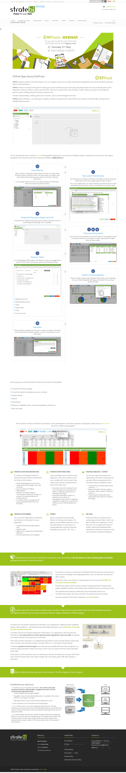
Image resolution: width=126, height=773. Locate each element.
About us (13, 1)
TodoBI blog (42, 1)
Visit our (42, 744)
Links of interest (56, 1)
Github (39, 155)
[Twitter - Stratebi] (93, 1)
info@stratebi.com (110, 6)
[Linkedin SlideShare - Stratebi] (99, 1)
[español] (108, 1)
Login (62, 1)
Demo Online (106, 423)
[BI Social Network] (102, 1)
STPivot (66, 744)
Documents (48, 1)
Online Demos (68, 749)
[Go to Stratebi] (22, 10)
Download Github (110, 23)
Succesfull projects (20, 1)
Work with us (29, 1)
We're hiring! (40, 6)
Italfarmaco (67, 627)
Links (76, 753)
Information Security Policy (72, 760)
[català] (113, 1)
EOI (110, 580)
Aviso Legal (43, 769)
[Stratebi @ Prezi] (105, 1)
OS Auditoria (68, 741)
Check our (42, 747)
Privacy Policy (68, 756)
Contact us (35, 1)
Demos (91, 597)
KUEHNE (105, 580)
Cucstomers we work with (44, 750)
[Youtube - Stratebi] (96, 1)
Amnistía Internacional (24, 629)
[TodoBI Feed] (90, 1)
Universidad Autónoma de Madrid (65, 582)
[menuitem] (13, 21)
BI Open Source (98, 23)
